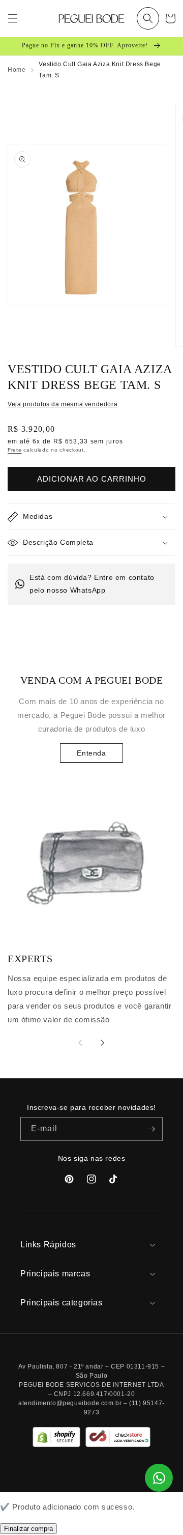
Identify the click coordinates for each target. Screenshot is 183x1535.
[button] (148, 18)
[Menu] (13, 18)
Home (16, 69)
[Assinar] (151, 1129)
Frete (15, 450)
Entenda (91, 753)
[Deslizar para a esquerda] (80, 1042)
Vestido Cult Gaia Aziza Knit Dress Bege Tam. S (100, 70)
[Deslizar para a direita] (103, 1042)
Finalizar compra (28, 1528)
